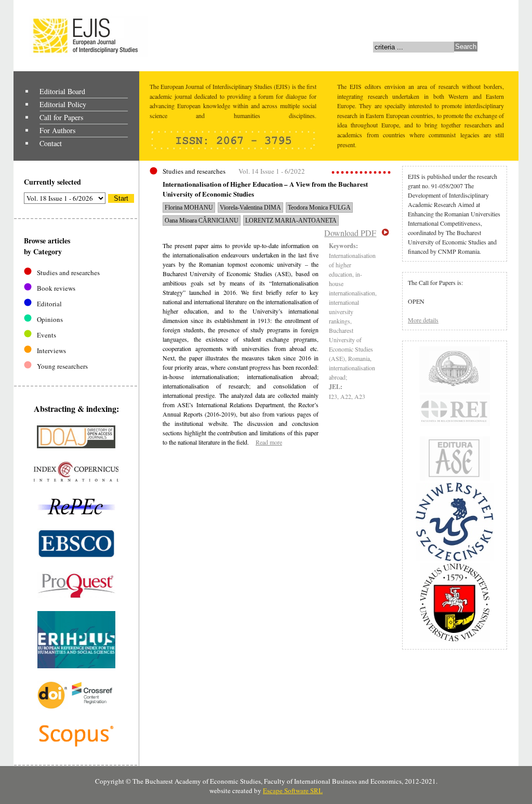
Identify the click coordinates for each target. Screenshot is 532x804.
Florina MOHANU (189, 207)
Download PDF (350, 232)
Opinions (50, 319)
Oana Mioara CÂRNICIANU (201, 220)
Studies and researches (68, 272)
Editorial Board (62, 91)
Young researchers (62, 366)
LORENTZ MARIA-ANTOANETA (291, 220)
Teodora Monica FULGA (319, 207)
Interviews (51, 350)
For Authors (57, 130)
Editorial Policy (62, 104)
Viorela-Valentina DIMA (250, 207)
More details (423, 320)
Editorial (49, 303)
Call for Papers (61, 117)
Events (46, 335)
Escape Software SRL (293, 790)
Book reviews (56, 288)
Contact (50, 143)
